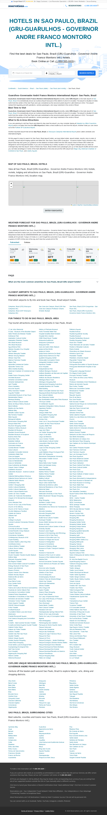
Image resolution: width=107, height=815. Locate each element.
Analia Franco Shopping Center (19, 375)
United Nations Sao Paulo (78, 610)
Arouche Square (14, 388)
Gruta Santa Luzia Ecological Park (19, 645)
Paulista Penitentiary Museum (79, 338)
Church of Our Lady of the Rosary (19, 504)
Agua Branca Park (14, 347)
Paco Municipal (44, 603)
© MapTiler (79, 205)
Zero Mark (73, 653)
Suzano (72, 751)
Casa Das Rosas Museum (17, 458)
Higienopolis (12, 707)
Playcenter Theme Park (77, 360)
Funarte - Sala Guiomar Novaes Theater (22, 623)
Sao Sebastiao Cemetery (78, 491)
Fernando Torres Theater (17, 601)
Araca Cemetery (13, 386)
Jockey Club (43, 419)
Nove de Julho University (47, 570)
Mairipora (42, 744)
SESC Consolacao (75, 502)
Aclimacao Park (13, 336)
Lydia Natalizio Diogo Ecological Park (51, 452)
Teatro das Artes (75, 566)
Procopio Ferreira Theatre (78, 375)
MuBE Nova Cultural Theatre (48, 518)
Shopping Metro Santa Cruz (78, 539)
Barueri (10, 731)
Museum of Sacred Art (46, 553)
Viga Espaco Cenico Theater (79, 627)
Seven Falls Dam (75, 511)
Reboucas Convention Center (79, 388)
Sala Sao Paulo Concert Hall (79, 408)
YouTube (46, 801)
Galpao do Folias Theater (17, 629)
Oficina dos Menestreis (47, 583)
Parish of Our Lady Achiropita (49, 614)
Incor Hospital (43, 366)
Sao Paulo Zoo (74, 489)
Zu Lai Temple (74, 658)
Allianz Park (12, 362)
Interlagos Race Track (46, 380)
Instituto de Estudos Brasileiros (49, 377)
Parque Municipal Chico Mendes (50, 645)
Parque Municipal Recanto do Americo (52, 651)
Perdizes (42, 707)
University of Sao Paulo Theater (80, 616)
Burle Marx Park (13, 439)
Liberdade (42, 694)
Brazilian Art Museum (15, 430)
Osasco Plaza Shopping (47, 592)
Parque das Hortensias (46, 631)
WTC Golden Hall (75, 645)
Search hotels (86, 73)
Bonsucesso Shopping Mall (17, 421)
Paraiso (41, 700)
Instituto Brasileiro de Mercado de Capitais (53, 373)
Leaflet (74, 205)
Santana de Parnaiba (76, 740)
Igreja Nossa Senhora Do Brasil (49, 353)
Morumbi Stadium (45, 515)
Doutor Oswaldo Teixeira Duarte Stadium (22, 555)
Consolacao (12, 705)
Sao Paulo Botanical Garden (79, 458)
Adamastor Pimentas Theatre (18, 340)
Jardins (41, 692)
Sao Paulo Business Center (78, 461)
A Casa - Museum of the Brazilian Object (22, 331)
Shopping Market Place (77, 537)
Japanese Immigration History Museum (52, 406)
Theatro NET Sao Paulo (77, 585)
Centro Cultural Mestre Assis (18, 491)
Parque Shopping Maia (46, 656)
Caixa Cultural (13, 450)
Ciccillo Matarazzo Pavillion (17, 511)
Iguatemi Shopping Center (48, 358)
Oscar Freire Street (45, 594)
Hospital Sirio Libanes (46, 336)
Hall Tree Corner (14, 649)
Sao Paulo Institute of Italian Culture (81, 474)
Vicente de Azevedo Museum (79, 623)
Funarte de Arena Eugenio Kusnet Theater (22, 625)
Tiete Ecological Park (76, 590)
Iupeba (41, 735)
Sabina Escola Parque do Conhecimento (83, 404)
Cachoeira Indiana (14, 445)
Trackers (72, 599)
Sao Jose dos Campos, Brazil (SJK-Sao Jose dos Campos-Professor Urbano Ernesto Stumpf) (52, 309)
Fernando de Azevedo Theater (19, 599)
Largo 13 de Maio (45, 434)
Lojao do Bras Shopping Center (49, 447)
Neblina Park (43, 559)
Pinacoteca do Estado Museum (80, 351)
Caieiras (11, 738)
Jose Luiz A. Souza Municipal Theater (51, 421)
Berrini (10, 733)
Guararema (12, 757)
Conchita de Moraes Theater (18, 528)
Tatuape (72, 696)
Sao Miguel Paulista (76, 694)
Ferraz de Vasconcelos (16, 751)
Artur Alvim (11, 681)
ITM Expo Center (45, 401)
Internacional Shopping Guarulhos (50, 384)
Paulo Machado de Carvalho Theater (82, 345)
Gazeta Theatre (13, 636)
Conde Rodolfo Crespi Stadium (18, 531)
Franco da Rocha (14, 755)
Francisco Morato (14, 753)
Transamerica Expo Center (78, 601)
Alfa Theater (12, 351)
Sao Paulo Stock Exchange (78, 487)
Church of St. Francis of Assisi (18, 509)
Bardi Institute (13, 406)
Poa (70, 727)
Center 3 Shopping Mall (16, 485)
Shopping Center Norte (77, 522)
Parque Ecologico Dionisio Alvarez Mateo (53, 642)
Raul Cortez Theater (76, 386)
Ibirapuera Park (44, 345)
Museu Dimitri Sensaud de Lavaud (50, 522)
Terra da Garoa (74, 583)
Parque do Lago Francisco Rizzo (50, 634)
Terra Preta (73, 755)
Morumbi (42, 698)
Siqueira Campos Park (76, 553)
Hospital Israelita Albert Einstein (49, 334)
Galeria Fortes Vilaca (15, 627)
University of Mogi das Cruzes (79, 612)
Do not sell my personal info (76, 797)
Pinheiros (72, 681)
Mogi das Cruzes (44, 749)
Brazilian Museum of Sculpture (18, 434)
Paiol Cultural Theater (46, 607)
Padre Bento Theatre (46, 605)
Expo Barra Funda (14, 581)
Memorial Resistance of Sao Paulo (50, 487)
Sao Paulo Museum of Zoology (79, 483)
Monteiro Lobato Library (47, 502)
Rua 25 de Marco (75, 397)
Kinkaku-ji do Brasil (45, 428)
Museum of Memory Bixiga (48, 546)
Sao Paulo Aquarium (76, 456)
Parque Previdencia (45, 653)
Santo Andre (73, 742)
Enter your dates (53, 210)
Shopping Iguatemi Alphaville (79, 531)
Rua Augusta (73, 733)
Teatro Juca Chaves (76, 570)
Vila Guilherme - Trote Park (78, 631)
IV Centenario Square (46, 404)
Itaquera (42, 687)
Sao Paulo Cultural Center (78, 467)
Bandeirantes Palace (15, 397)
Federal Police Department (17, 594)
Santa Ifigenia (74, 687)
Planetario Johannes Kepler (78, 358)
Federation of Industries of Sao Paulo (21, 596)
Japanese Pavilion (45, 408)
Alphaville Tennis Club (15, 366)
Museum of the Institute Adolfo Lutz (51, 557)
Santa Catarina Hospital (77, 415)
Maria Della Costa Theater (48, 463)
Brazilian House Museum (16, 432)
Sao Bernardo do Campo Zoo (79, 439)
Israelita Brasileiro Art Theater (49, 386)
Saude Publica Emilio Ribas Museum (81, 493)
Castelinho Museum (15, 469)
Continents (12, 88)
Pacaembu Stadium (45, 601)
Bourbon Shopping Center (17, 426)
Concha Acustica (14, 526)
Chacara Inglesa (13, 703)
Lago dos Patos (44, 430)
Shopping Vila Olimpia (76, 546)
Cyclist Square (13, 550)
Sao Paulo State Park (76, 485)
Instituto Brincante (45, 375)
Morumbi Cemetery (45, 511)
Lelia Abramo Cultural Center (48, 441)
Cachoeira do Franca (15, 443)
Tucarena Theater (75, 605)
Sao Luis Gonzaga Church (78, 454)
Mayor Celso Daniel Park (47, 483)
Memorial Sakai (44, 489)
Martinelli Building (45, 469)
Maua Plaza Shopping (46, 480)
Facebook (33, 801)
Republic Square (75, 395)
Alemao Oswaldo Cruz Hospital (18, 349)
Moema (41, 696)
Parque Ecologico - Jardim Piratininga (51, 640)
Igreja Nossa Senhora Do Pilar (49, 356)
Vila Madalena (74, 698)
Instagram (53, 801)
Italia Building (43, 388)
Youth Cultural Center (76, 649)
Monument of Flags (45, 504)
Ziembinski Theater (75, 656)
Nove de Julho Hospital (47, 568)
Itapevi (41, 731)
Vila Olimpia (73, 705)
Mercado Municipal (45, 491)
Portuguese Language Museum (80, 371)
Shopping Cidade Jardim (77, 524)
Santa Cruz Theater (76, 421)
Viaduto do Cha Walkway (77, 620)
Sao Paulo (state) (42, 88)
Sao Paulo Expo (74, 469)
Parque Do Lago (44, 703)
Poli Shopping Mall (75, 362)
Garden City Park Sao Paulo (17, 634)
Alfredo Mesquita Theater (17, 353)
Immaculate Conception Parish (49, 360)
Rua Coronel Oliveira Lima (78, 735)
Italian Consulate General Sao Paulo (51, 391)
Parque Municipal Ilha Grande (49, 649)
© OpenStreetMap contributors (90, 205)
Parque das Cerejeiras (46, 629)
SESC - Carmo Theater (77, 498)
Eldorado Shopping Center (17, 559)
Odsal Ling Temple (45, 581)
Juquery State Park (45, 426)
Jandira (41, 738)
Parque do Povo (44, 638)
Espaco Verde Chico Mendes (18, 572)
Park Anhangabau (45, 620)
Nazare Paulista (44, 751)
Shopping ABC (74, 518)
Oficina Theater (44, 585)
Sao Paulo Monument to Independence (82, 478)
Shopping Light (74, 535)
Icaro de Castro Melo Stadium (49, 347)
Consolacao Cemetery (16, 535)
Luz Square (43, 450)
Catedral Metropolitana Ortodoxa (19, 476)
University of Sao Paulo (77, 614)
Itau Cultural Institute (46, 395)
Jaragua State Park (45, 412)
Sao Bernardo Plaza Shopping (79, 441)
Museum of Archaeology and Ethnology (52, 533)
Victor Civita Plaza (75, 625)
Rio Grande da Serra (76, 731)
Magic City (77, 149)
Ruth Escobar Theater (76, 401)
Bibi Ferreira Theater (15, 415)
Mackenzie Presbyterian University (50, 456)
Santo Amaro (73, 692)
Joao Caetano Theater (47, 417)
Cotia (10, 742)
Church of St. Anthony (15, 507)
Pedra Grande (74, 349)
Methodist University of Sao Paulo (50, 493)
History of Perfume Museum (48, 329)
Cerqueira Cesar (14, 698)
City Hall (11, 518)
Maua (41, 746)
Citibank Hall (12, 515)
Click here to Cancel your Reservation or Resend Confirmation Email (33, 785)
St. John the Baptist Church (78, 559)
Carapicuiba (12, 740)
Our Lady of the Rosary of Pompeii (50, 599)
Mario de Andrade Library (47, 465)
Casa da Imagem (14, 456)
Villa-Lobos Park (74, 634)
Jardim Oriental (44, 689)
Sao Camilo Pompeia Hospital (79, 447)
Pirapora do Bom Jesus (47, 757)
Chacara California (14, 700)
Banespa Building (14, 399)
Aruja (10, 729)
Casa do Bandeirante (15, 461)
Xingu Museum (74, 647)
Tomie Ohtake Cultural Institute (79, 594)
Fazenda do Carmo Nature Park (19, 590)
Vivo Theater (73, 640)
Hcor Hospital (13, 651)
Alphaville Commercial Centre (18, 364)
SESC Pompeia (74, 507)
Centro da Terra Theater (16, 493)
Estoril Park (12, 579)
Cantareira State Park (15, 454)
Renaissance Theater (76, 391)
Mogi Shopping (44, 500)
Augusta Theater (14, 393)
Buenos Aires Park (14, 437)
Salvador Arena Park (76, 412)
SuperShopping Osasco (77, 561)
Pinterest (67, 801)
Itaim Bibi (42, 685)
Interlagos (42, 683)
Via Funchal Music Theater (78, 618)
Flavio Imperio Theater (16, 603)
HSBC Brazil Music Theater (48, 338)
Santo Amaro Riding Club (77, 426)
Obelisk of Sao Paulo (46, 572)
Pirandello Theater (75, 356)
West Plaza (73, 642)
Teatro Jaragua (74, 568)
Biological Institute (14, 419)
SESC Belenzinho (75, 500)
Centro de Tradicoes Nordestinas (19, 496)
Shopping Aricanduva (76, 520)
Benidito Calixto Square (16, 412)
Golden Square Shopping (16, 640)
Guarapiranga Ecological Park (18, 647)
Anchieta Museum (14, 377)
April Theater (12, 384)
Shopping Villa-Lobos (76, 548)
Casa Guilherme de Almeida (17, 465)
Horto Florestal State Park (48, 331)
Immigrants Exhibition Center (48, 362)
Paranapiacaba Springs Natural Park (51, 612)
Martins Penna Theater (47, 472)
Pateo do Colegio (45, 658)
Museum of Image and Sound (49, 539)
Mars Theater (43, 467)
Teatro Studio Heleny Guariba (79, 579)
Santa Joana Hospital (76, 423)
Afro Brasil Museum (14, 342)
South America (23, 88)
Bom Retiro (12, 687)
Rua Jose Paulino (75, 399)
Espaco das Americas (15, 568)
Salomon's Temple (75, 410)
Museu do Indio (44, 524)
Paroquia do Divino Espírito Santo (50, 625)
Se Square (73, 496)
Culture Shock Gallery (15, 548)
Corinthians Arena (14, 544)
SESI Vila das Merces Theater (79, 509)
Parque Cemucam (45, 627)
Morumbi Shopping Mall (47, 513)
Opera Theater (44, 590)
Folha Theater (13, 607)
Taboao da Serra (75, 753)
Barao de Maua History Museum (19, 404)
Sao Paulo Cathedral (76, 463)
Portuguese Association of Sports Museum (83, 364)
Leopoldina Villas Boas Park (48, 443)
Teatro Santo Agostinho (77, 574)
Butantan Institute (14, 441)
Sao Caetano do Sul (76, 746)
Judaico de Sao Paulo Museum (49, 423)
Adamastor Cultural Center (17, 338)
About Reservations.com (18, 797)
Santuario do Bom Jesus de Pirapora (81, 434)
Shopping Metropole (76, 542)
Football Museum (14, 610)
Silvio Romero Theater (77, 550)
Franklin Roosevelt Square (17, 616)
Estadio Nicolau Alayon (16, 574)
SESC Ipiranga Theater (77, 504)
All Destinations (33, 797)
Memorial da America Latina (48, 485)
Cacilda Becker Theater (16, 447)
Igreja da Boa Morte (46, 349)
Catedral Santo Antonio (16, 480)
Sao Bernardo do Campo (77, 744)
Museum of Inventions (46, 544)
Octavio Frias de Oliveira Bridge (50, 579)
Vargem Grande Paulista (77, 757)
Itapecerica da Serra (46, 729)
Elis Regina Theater (15, 561)
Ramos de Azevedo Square (78, 384)
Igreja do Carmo (44, 351)
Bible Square (12, 417)
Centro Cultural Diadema (16, 487)
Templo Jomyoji (74, 581)
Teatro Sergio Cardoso (77, 577)
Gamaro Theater (14, 631)
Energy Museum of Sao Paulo (18, 566)
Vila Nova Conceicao (76, 703)
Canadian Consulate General (18, 452)
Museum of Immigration (47, 542)
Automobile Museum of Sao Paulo (19, 395)
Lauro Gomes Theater (46, 439)
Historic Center (13, 656)
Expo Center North (14, 583)
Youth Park (73, 651)
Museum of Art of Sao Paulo (48, 535)
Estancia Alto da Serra (15, 577)
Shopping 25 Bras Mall (77, 515)
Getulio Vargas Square (16, 638)
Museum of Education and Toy (49, 537)
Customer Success (58, 797)
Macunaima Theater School (48, 458)
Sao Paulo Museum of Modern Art (80, 480)
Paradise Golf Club (45, 610)
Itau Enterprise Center (46, 397)
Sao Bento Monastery (76, 437)
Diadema (11, 744)
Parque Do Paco (44, 636)
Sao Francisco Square (77, 452)
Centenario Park (13, 483)
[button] (11, 183)
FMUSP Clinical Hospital (16, 605)
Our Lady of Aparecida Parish (49, 596)
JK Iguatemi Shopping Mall (48, 415)
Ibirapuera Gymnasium (46, 342)
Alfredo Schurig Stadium (16, 356)
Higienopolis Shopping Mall (17, 653)
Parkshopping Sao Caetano (48, 623)
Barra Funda (12, 683)
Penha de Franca (45, 705)
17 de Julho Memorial (15, 329)
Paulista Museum (75, 336)
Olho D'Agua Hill (44, 588)
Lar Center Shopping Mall (47, 432)
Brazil (32, 88)
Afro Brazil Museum (14, 345)
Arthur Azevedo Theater (16, 391)
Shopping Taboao (75, 544)
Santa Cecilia (73, 685)
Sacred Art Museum (76, 406)
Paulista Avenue (74, 331)
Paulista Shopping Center (78, 340)
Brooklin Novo (13, 694)
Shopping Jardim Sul (76, 533)
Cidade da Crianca (14, 513)
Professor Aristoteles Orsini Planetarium (82, 382)
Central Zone (12, 696)
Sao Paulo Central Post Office (79, 465)
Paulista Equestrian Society (78, 334)
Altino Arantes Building (15, 369)
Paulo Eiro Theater (75, 342)
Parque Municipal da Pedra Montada (51, 647)
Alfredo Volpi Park (14, 358)
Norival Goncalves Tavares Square (51, 561)
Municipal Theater (45, 520)
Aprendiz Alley (13, 727)
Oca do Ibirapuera (45, 574)
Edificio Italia (12, 557)
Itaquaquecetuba (44, 733)
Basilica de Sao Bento (15, 408)
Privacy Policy (39, 811)
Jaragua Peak (43, 410)
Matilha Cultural (44, 478)
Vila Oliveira (73, 707)
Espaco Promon (13, 570)
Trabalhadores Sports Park (78, 596)
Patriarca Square (75, 329)
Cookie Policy (49, 811)
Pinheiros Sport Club (76, 353)
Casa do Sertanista (14, 463)
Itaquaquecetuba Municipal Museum (51, 393)
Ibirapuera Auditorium (46, 340)
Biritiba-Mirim (12, 735)
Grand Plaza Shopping (15, 642)
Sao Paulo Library (75, 476)
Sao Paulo (72, 749)
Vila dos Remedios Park (77, 629)
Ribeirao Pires (74, 729)
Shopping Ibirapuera (76, 528)
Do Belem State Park (15, 553)
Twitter (39, 801)
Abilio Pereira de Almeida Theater (19, 334)
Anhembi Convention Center (18, 380)
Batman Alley (12, 410)
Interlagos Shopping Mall (47, 382)
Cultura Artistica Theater (16, 546)
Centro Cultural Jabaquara (17, 489)
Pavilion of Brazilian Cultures (79, 347)
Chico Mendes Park (15, 502)
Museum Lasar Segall (46, 531)
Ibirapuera (42, 681)
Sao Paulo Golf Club (76, 472)
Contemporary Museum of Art (18, 537)
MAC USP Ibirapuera (46, 454)
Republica (72, 683)
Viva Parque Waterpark (77, 638)
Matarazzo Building (45, 476)
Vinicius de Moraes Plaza (78, 636)
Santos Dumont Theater (77, 432)
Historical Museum (14, 658)
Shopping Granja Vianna (77, 526)
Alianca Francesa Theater (17, 360)
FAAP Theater (13, 585)
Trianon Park (73, 603)
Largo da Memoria (45, 437)
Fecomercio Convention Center (19, 592)
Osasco (41, 753)
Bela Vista (11, 685)
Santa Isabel (73, 738)
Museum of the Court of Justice (49, 555)
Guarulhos (42, 727)
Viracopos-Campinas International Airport (62, 132)
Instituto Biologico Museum (48, 371)
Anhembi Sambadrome (16, 382)
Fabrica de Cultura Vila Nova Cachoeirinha (22, 588)
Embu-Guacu (12, 749)
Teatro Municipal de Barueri (78, 572)
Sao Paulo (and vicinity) (58, 88)
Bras (9, 692)
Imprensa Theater (45, 364)
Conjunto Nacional (14, 533)
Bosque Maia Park (14, 423)
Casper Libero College (16, 467)
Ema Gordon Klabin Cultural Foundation (21, 564)
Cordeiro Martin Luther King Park (19, 542)
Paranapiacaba (44, 755)
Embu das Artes (13, 746)
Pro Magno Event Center (78, 373)
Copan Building (13, 539)
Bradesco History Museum (17, 428)
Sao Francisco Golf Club (77, 450)
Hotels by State (46, 797)
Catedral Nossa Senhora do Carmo (20, 478)
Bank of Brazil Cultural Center (18, 401)
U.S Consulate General (77, 607)
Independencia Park (46, 369)
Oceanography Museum (47, 577)
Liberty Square (32, 151)
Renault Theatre (74, 393)
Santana (72, 689)
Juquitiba (42, 740)
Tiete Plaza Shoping (76, 592)
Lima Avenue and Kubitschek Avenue (51, 742)
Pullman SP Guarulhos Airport (25, 127)
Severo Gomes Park (76, 513)
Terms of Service (27, 811)
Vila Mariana (73, 700)
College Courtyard (14, 520)
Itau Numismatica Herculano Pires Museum (53, 399)
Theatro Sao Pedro (76, 588)
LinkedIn (60, 801)
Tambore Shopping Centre (78, 564)
